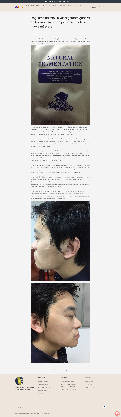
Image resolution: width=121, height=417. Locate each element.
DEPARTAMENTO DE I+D (45, 390)
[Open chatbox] (117, 413)
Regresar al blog (61, 370)
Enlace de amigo (88, 384)
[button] (36, 5)
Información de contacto (46, 413)
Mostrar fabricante (43, 381)
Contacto (40, 393)
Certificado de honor (43, 384)
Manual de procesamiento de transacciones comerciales (68, 385)
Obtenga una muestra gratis (68, 389)
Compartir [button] (35, 35)
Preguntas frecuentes (89, 387)
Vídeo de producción (44, 387)
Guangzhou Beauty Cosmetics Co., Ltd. (30, 413)
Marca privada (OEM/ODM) (68, 381)
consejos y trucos (88, 381)
